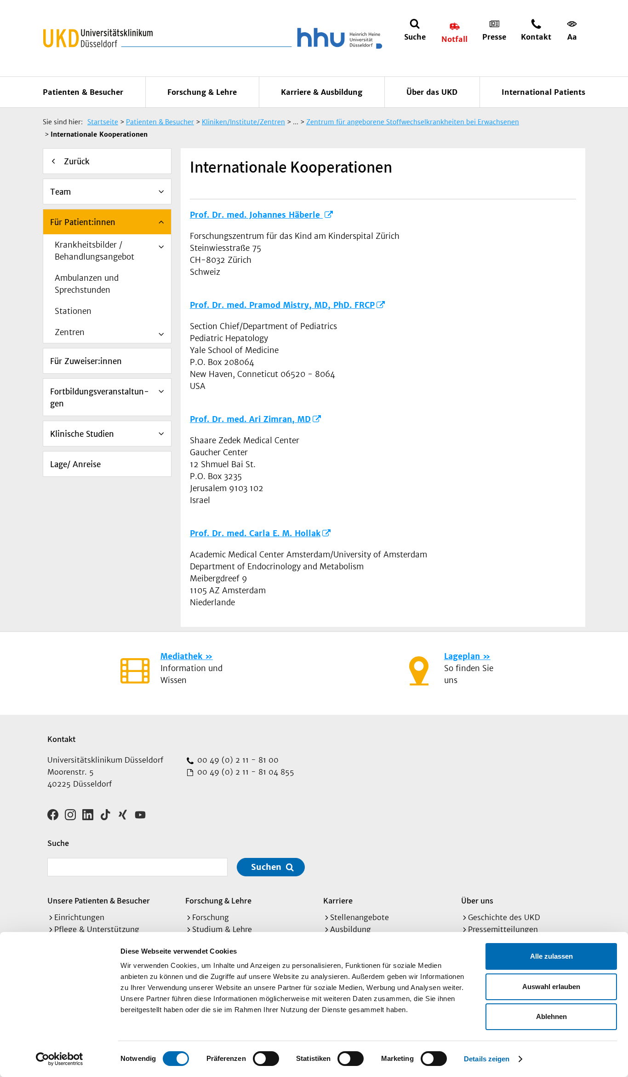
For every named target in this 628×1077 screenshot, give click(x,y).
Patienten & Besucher (83, 92)
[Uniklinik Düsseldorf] (98, 38)
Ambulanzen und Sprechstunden (87, 284)
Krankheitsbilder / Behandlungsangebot (94, 251)
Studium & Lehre (222, 929)
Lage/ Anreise (75, 464)
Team (60, 192)
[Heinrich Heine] (338, 38)
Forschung (210, 917)
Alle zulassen (551, 956)
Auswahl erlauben (551, 986)
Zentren (70, 332)
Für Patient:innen (82, 222)
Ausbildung (350, 929)
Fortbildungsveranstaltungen (99, 398)
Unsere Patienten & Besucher (98, 900)
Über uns (477, 900)
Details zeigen (486, 1059)
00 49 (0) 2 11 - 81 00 (237, 759)
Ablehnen (551, 1016)
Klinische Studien (82, 434)
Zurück (77, 161)
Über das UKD (431, 92)
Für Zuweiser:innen (86, 361)
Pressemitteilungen (503, 929)
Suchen (266, 867)
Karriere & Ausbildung (321, 92)
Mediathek (181, 656)
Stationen (73, 311)
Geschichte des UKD (504, 917)
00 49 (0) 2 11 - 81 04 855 (244, 771)
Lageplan (462, 656)
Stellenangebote (359, 917)
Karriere (338, 900)
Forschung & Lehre (202, 92)
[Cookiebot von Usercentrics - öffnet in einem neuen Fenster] (59, 1059)
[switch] (266, 1058)
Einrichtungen (79, 917)
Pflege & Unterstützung (96, 929)
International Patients (543, 92)
